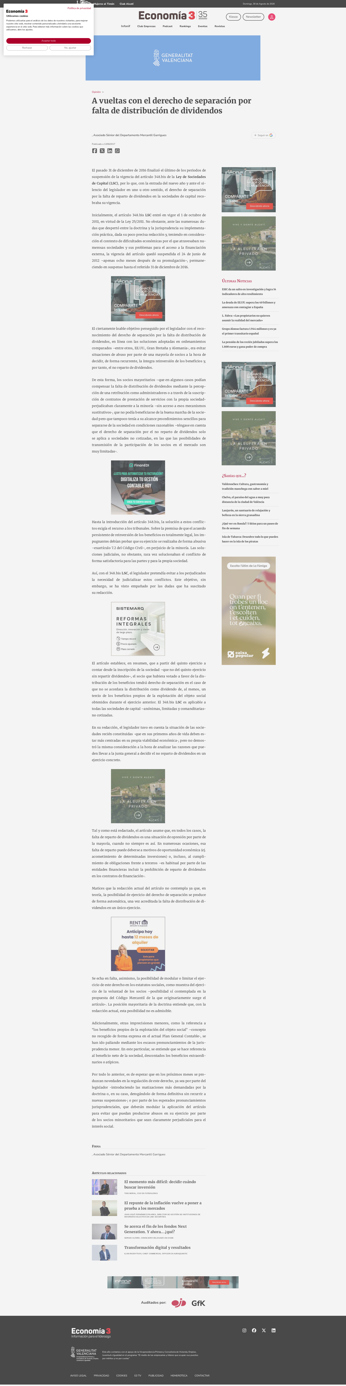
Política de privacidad (79, 8)
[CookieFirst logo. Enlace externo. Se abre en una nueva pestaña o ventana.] (17, 11)
